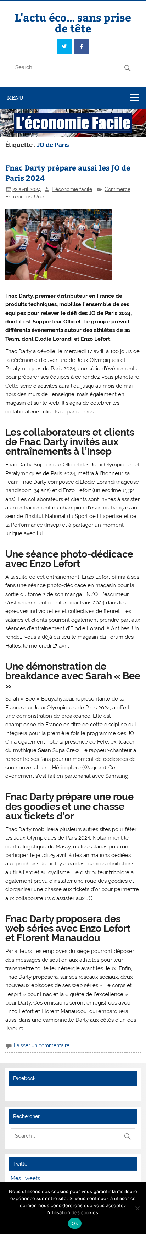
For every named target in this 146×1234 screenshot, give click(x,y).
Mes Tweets (25, 1178)
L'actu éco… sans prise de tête (73, 22)
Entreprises (18, 196)
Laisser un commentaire (41, 1045)
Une (39, 196)
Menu (15, 97)
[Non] (137, 1208)
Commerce (117, 189)
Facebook (24, 1078)
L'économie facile (72, 189)
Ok (75, 1223)
